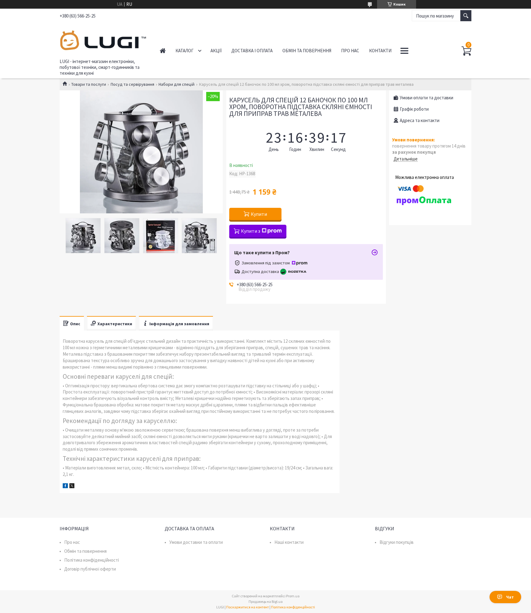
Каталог (184, 50)
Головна (162, 50)
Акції (216, 50)
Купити (259, 214)
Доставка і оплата (252, 50)
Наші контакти (289, 542)
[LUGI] (103, 39)
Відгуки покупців (397, 542)
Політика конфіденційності (91, 560)
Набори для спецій (177, 84)
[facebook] (65, 486)
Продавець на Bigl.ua (266, 601)
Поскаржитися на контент (247, 607)
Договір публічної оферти (90, 569)
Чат (510, 597)
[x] (71, 486)
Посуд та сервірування (132, 84)
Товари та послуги (88, 84)
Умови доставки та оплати (196, 542)
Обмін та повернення (306, 50)
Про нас (350, 50)
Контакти (380, 50)
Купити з (250, 231)
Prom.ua (293, 596)
